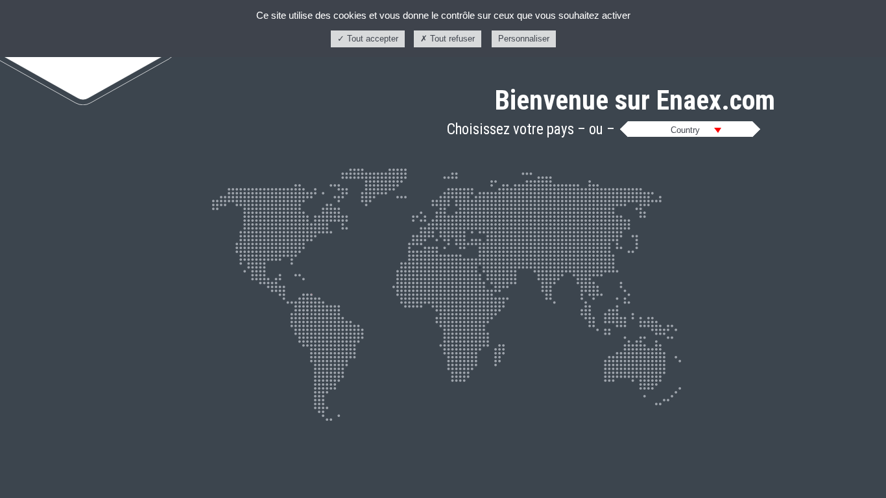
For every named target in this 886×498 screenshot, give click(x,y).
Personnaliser (523, 38)
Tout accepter (371, 38)
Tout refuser (451, 38)
